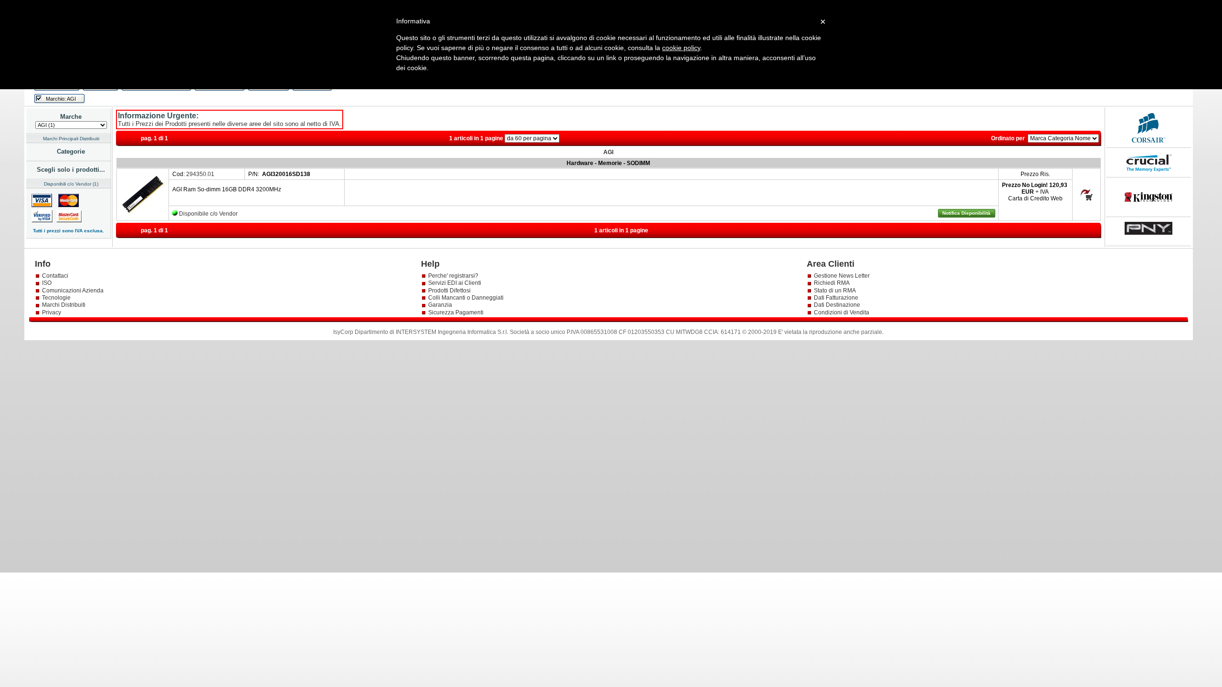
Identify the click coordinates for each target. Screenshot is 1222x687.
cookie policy (681, 48)
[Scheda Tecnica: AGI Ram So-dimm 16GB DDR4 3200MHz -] (143, 216)
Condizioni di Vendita (841, 312)
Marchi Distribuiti (63, 305)
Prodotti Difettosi (449, 290)
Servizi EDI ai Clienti (454, 283)
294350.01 (200, 174)
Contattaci (55, 275)
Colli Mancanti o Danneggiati (466, 297)
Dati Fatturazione (836, 297)
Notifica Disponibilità (966, 213)
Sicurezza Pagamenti (456, 312)
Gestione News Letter (842, 275)
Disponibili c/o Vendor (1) (71, 184)
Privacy (52, 312)
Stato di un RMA (835, 290)
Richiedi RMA (832, 283)
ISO (47, 283)
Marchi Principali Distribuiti (71, 138)
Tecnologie (56, 297)
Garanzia (440, 305)
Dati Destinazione (837, 305)
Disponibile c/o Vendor (208, 213)
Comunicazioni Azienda (73, 290)
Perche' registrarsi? (453, 275)
